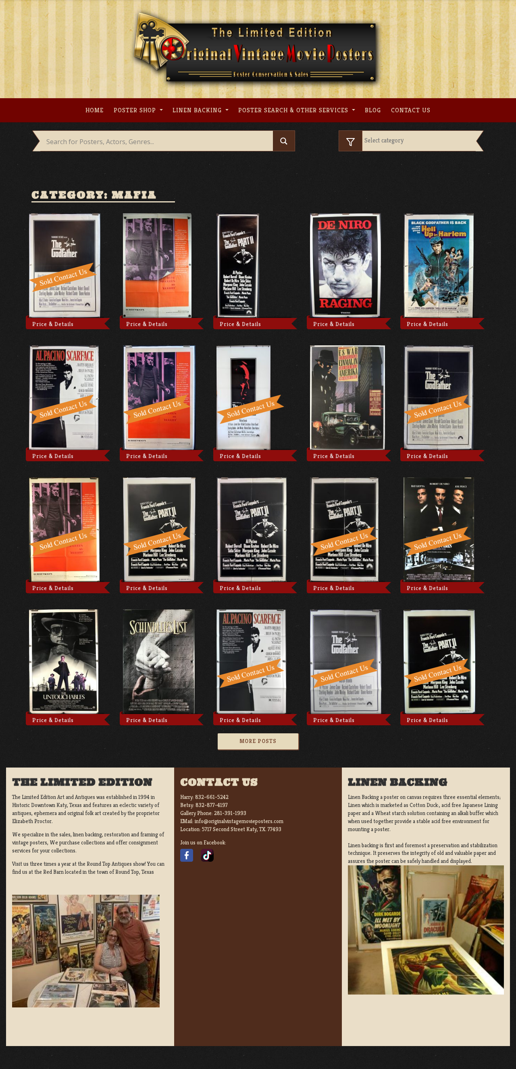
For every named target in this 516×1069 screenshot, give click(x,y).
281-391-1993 (230, 813)
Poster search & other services (294, 110)
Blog (373, 110)
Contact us (411, 110)
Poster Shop (136, 110)
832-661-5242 (212, 797)
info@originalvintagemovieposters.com (239, 821)
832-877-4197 (212, 805)
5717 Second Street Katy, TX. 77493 (241, 829)
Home (94, 110)
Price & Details (53, 324)
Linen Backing (198, 110)
